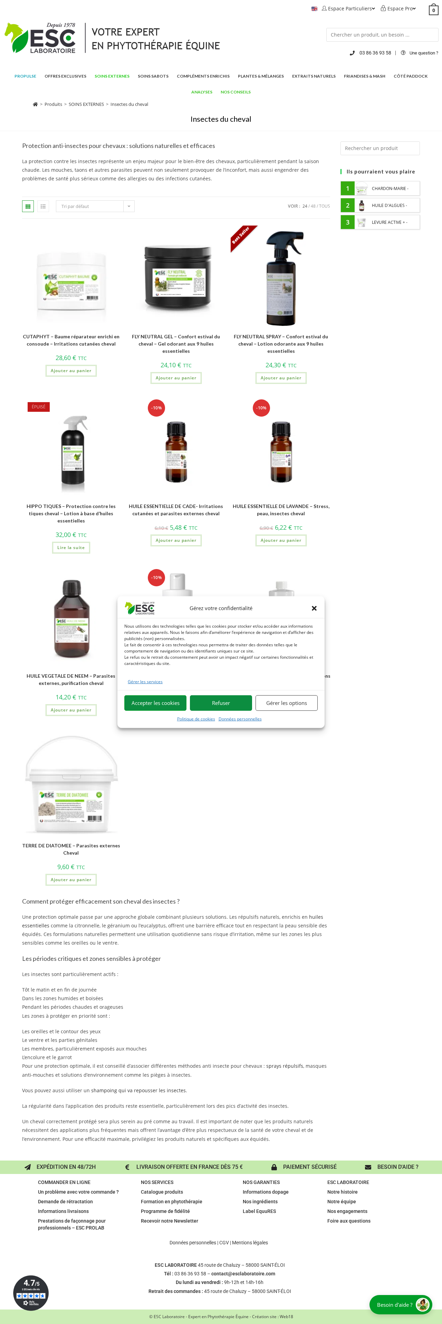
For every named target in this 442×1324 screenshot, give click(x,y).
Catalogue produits (162, 1192)
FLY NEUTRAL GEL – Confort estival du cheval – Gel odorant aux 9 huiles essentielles (176, 344)
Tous (324, 206)
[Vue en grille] (28, 206)
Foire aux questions (349, 1221)
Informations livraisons (63, 1211)
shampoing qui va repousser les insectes (138, 1090)
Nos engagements (347, 1211)
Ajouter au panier (71, 371)
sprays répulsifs (284, 1066)
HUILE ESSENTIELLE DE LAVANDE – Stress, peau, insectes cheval (281, 509)
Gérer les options (286, 702)
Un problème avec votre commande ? (78, 1192)
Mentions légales (250, 1242)
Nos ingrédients (260, 1201)
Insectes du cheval (129, 104)
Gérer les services (145, 681)
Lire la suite (71, 547)
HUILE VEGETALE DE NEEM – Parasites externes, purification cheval (71, 679)
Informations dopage (266, 1192)
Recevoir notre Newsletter (169, 1221)
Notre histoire (342, 1192)
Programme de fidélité (165, 1211)
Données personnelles (240, 719)
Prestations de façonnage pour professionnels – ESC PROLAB (72, 1224)
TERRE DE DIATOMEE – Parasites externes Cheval (71, 849)
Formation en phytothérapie (171, 1201)
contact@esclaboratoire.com (243, 1273)
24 (304, 206)
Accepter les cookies (156, 702)
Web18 (286, 1317)
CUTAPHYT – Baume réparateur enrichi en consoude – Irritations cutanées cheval (71, 340)
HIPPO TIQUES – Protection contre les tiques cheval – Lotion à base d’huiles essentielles (71, 513)
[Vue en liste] (43, 206)
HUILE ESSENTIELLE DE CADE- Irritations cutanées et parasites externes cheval (176, 509)
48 (313, 206)
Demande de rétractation (65, 1201)
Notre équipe (341, 1201)
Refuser (221, 702)
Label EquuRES (259, 1211)
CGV (224, 1242)
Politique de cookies (196, 719)
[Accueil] (35, 104)
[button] (314, 608)
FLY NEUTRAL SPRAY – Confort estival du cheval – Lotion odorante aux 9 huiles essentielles (281, 344)
